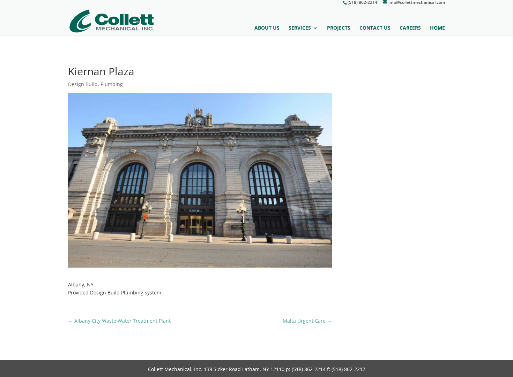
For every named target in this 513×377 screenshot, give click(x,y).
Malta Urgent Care (307, 320)
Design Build (83, 84)
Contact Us (375, 28)
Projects (338, 28)
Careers (410, 28)
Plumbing (112, 84)
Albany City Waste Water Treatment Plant (119, 320)
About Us (267, 28)
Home (437, 28)
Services (300, 28)
